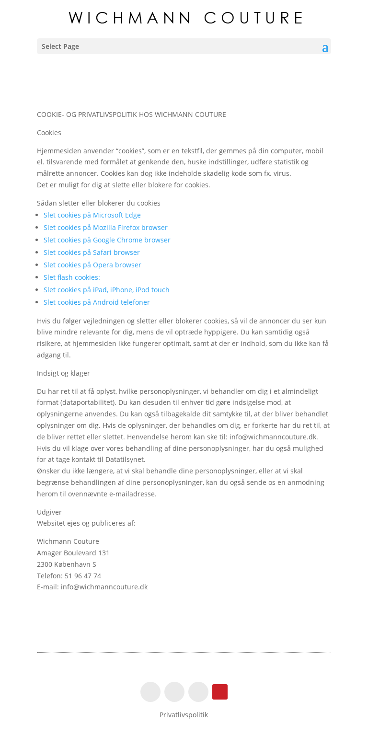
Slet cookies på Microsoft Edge (92, 214)
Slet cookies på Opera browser (92, 264)
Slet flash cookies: (72, 277)
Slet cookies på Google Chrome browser (107, 239)
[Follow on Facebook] (150, 692)
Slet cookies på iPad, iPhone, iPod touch (107, 289)
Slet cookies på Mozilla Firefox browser (106, 227)
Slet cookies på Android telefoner (97, 302)
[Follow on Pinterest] (220, 692)
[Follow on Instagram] (174, 692)
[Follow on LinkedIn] (198, 692)
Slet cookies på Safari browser (92, 252)
